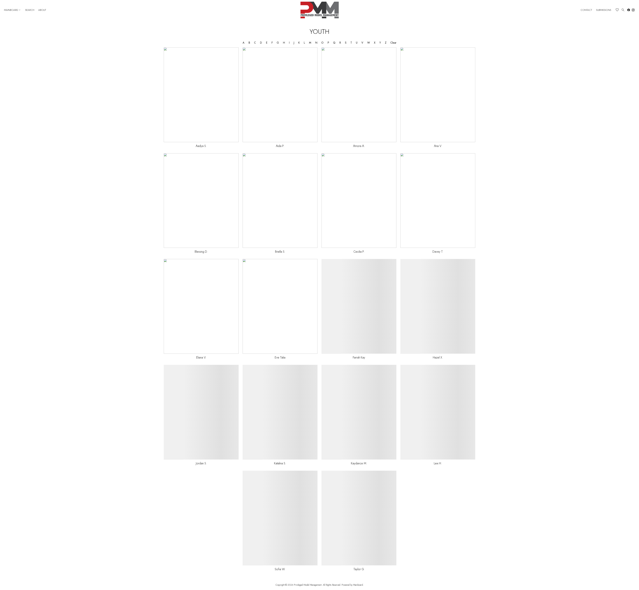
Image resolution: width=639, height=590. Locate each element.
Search (29, 10)
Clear (393, 42)
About (42, 10)
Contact (586, 10)
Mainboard (12, 9)
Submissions (603, 10)
